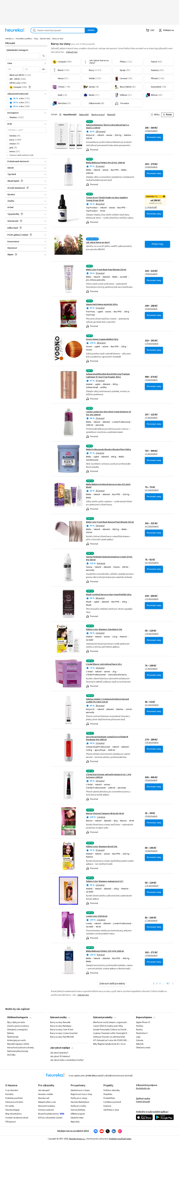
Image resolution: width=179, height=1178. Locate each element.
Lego (138, 1036)
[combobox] (57, 30)
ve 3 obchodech (152, 562)
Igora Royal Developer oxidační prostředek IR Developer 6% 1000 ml (107, 738)
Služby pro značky (78, 1106)
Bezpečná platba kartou (48, 1113)
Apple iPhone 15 (143, 1022)
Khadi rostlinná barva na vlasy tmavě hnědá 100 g (108, 594)
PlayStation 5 (142, 1033)
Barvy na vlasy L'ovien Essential (63, 1033)
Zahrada (139, 1040)
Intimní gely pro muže (16, 1040)
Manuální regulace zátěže (18, 1044)
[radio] (7, 98)
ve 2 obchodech (152, 490)
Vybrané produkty (102, 1017)
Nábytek (139, 1044)
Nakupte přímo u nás (47, 1102)
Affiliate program (78, 1113)
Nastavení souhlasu (46, 1106)
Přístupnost (10, 1121)
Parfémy (139, 1026)
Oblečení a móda (143, 1047)
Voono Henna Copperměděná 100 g (102, 339)
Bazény (139, 1029)
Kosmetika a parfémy (24, 38)
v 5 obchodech (151, 417)
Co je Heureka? (11, 1090)
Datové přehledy (78, 1109)
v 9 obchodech (151, 131)
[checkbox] (7, 75)
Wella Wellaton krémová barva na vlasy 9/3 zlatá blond (108, 486)
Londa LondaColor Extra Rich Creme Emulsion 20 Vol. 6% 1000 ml (108, 413)
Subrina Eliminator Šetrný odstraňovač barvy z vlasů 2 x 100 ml (107, 126)
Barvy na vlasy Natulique (60, 1026)
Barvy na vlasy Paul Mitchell (62, 1036)
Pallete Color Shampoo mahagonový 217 (104, 881)
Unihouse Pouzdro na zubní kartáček (109, 1036)
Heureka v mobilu (45, 1094)
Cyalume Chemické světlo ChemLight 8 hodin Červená (111, 1033)
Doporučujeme (144, 1017)
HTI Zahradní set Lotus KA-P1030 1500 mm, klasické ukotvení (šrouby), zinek (111, 1040)
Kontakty (9, 1094)
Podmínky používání (14, 1098)
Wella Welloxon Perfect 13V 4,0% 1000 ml (105, 951)
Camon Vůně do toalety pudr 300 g (108, 1026)
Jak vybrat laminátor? (59, 1053)
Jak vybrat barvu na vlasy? (98, 242)
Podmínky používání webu (120, 1138)
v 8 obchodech (151, 274)
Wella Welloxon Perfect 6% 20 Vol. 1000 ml (105, 162)
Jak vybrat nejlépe (60, 1048)
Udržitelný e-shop (111, 1109)
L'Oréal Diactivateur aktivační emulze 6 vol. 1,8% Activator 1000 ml (108, 776)
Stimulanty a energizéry (17, 1029)
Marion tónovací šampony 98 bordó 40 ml (105, 813)
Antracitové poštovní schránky (20, 1047)
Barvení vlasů (45, 38)
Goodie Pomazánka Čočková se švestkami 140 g (111, 1029)
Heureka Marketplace (80, 1102)
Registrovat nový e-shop (81, 1094)
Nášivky (10, 1033)
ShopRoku (107, 1094)
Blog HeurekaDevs (13, 1113)
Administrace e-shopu (80, 1090)
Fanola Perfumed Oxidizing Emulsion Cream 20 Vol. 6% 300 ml (109, 558)
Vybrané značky (58, 1017)
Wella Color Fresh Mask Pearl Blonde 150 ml (106, 269)
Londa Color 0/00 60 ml (96, 916)
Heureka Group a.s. (77, 1138)
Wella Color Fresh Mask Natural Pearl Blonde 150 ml (110, 522)
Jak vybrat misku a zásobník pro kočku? (67, 1060)
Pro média (9, 1106)
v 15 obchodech (151, 886)
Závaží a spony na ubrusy (18, 1026)
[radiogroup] (26, 102)
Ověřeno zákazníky (111, 1090)
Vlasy (36, 38)
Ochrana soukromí (46, 1109)
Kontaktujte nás (143, 1088)
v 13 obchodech (151, 599)
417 (168, 983)
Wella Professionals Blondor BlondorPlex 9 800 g (108, 449)
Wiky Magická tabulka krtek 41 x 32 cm (109, 1044)
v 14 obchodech (151, 343)
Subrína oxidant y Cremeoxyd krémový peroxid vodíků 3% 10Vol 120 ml (107, 700)
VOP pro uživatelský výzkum (50, 1117)
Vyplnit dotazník (143, 1101)
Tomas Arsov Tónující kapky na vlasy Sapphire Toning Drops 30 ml (107, 199)
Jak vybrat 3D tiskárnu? (60, 1056)
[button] (23, 56)
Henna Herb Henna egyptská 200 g (102, 304)
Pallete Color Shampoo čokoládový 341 (104, 629)
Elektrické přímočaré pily (17, 1051)
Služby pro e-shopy (79, 1098)
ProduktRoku (109, 1098)
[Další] (173, 983)
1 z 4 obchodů (151, 207)
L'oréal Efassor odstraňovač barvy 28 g (104, 664)
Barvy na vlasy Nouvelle (60, 1022)
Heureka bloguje (12, 1109)
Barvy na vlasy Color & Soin (61, 1029)
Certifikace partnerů (112, 1102)
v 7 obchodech (151, 920)
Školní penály (12, 1036)
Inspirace (107, 1106)
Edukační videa (77, 1117)
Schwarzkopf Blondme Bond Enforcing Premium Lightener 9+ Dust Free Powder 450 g (108, 375)
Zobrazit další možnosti (19, 155)
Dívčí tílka (11, 1055)
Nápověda (75, 1121)
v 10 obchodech (151, 742)
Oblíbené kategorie (17, 1017)
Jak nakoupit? (44, 1090)
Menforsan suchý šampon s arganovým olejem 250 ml (111, 1022)
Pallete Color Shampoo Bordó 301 (101, 846)
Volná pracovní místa (14, 1102)
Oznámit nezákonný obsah (16, 1117)
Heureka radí (43, 1098)
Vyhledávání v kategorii (17, 50)
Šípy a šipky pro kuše (16, 1022)
